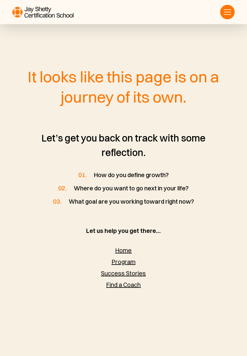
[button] (227, 12)
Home (123, 250)
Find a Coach (123, 284)
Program (123, 261)
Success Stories (123, 273)
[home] (42, 12)
